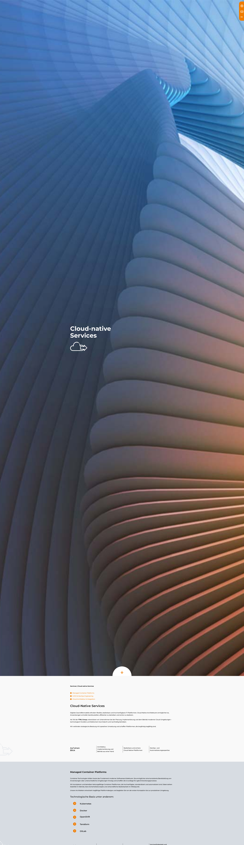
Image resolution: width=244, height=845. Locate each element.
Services (73, 686)
